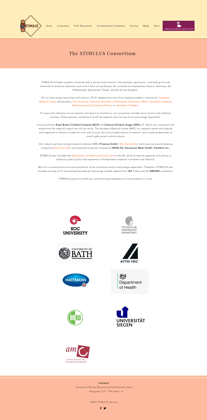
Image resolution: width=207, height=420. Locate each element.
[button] (133, 26)
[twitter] (105, 408)
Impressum (103, 382)
